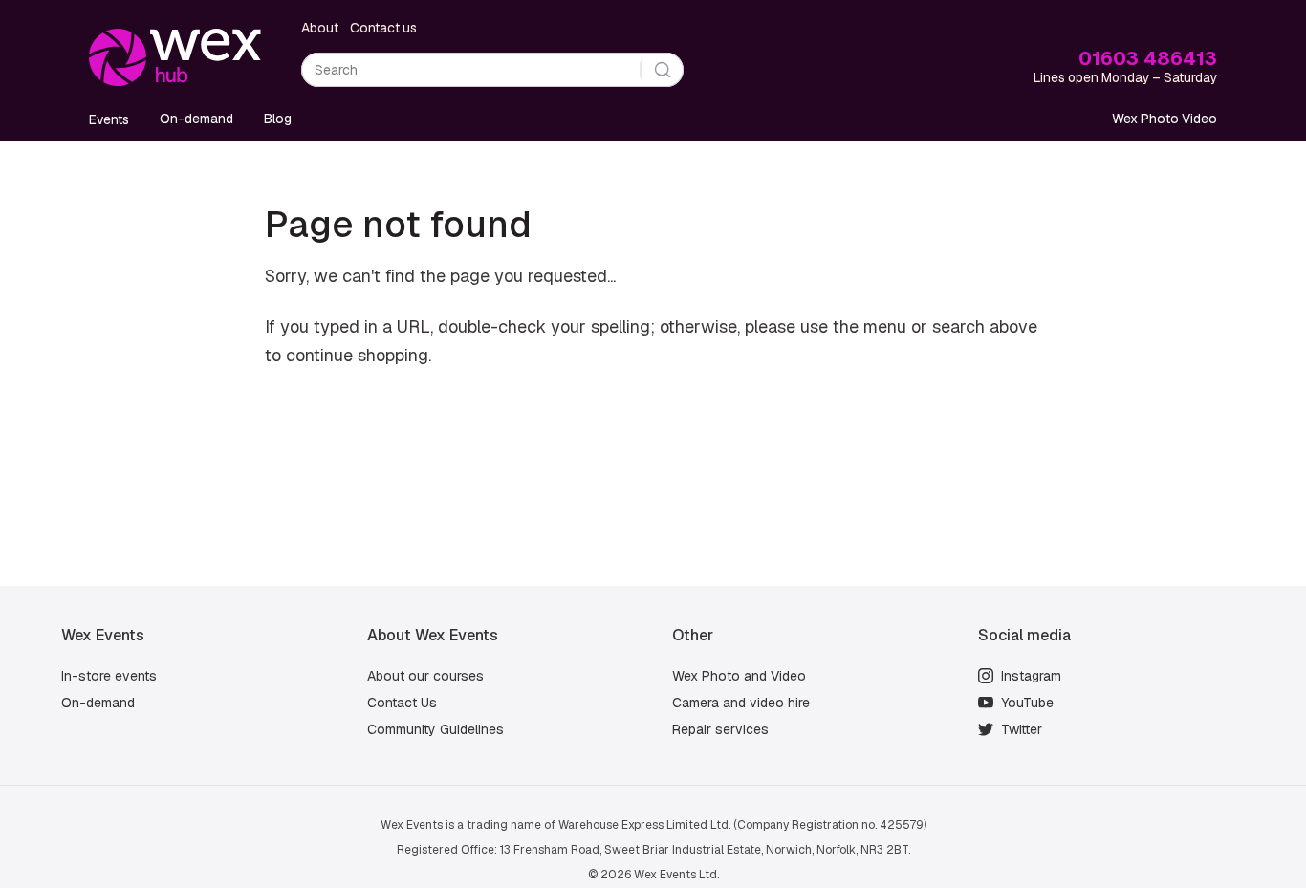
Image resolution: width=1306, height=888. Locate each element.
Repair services (720, 729)
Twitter (1021, 729)
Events (109, 119)
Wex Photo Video (1164, 118)
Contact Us (402, 702)
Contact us (383, 27)
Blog (278, 118)
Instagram (1031, 675)
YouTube (1027, 702)
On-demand (196, 118)
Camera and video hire (741, 702)
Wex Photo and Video (739, 675)
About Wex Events (432, 635)
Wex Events (102, 635)
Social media (1024, 635)
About (319, 27)
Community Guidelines (435, 729)
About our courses (425, 675)
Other (692, 635)
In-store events (109, 675)
